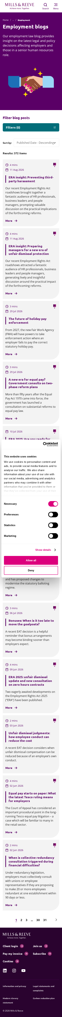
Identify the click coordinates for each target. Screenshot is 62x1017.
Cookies (8, 961)
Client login (10, 946)
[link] (5, 971)
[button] (6, 919)
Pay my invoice (12, 953)
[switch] (53, 514)
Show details (43, 549)
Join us (37, 946)
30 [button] (38, 920)
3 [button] (26, 920)
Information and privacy (14, 986)
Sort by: (7, 142)
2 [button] (21, 920)
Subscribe (39, 953)
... (13, 19)
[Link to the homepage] (21, 6)
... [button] (32, 920)
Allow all (31, 560)
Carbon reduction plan (44, 998)
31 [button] (45, 920)
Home (6, 19)
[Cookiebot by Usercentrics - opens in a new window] (43, 444)
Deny (31, 570)
